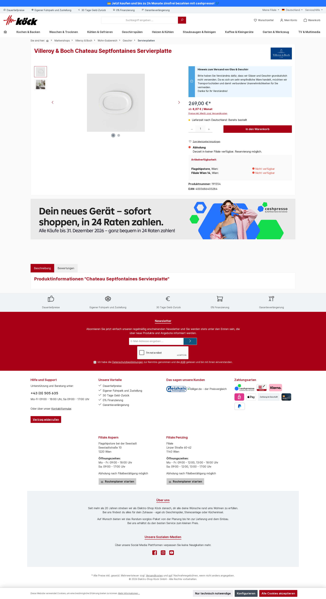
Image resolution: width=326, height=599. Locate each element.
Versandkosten (154, 575)
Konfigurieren (246, 593)
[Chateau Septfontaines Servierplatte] (116, 103)
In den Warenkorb (257, 129)
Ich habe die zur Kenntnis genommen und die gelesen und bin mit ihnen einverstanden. (165, 362)
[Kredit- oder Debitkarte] (286, 397)
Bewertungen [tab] (66, 268)
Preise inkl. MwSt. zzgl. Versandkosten (207, 113)
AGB (182, 362)
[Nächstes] (179, 102)
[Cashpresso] (244, 387)
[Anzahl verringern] (191, 129)
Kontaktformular (61, 408)
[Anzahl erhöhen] (208, 129)
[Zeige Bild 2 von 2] (118, 135)
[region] (108, 102)
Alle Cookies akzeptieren (278, 593)
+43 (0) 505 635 (44, 393)
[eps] (239, 397)
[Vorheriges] (52, 102)
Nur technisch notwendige (213, 593)
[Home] (6, 32)
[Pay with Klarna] (275, 387)
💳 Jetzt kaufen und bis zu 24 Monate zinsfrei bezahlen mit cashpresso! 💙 (163, 3)
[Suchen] (182, 20)
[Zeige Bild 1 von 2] (113, 135)
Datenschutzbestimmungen (127, 362)
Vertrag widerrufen (46, 419)
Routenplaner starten (119, 481)
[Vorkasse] (261, 387)
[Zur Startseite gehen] (20, 20)
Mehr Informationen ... (129, 593)
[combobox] (139, 20)
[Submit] (190, 341)
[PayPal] (239, 406)
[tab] (42, 268)
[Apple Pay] (251, 397)
